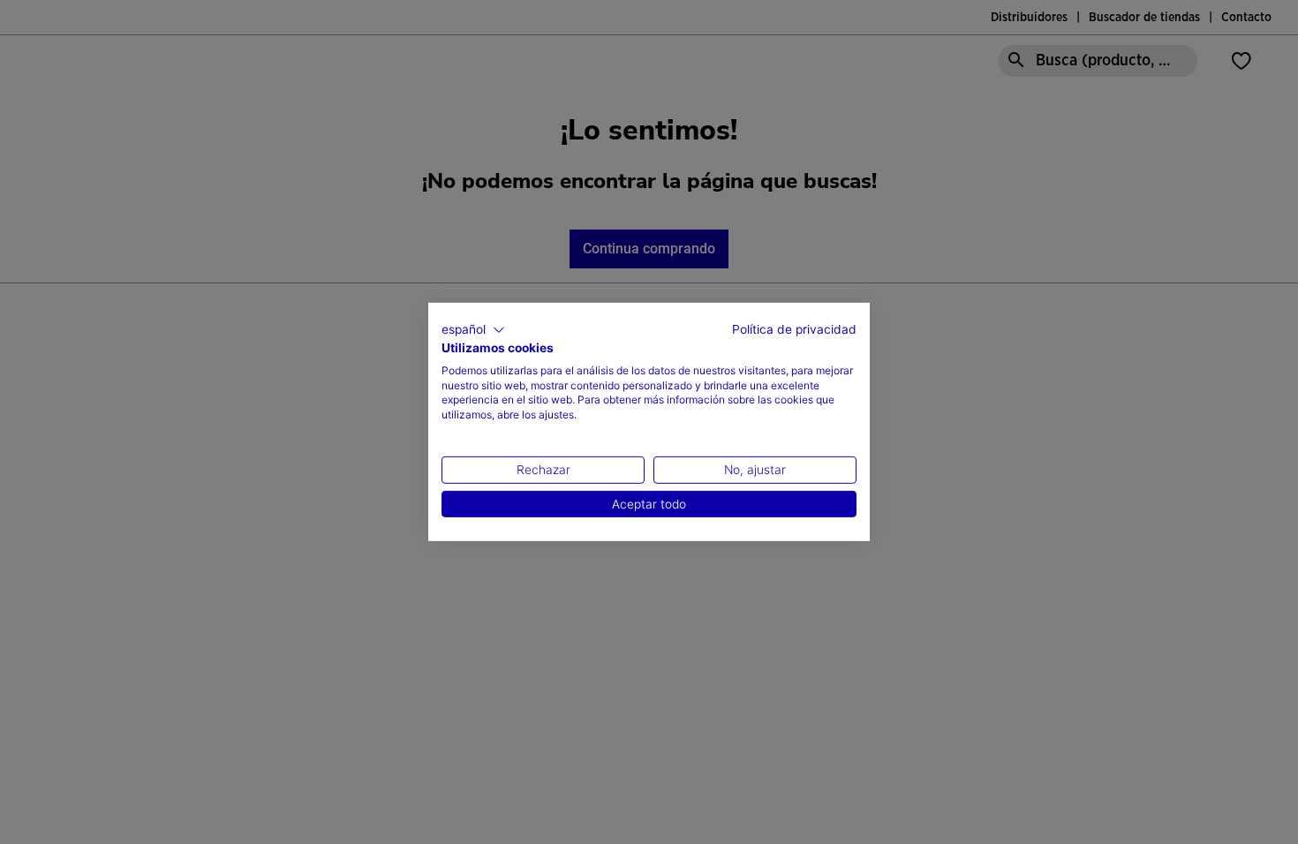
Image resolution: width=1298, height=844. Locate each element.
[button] (473, 330)
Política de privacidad (794, 329)
